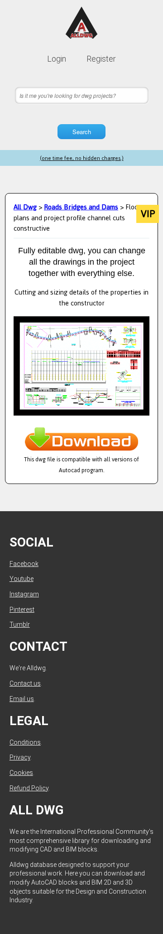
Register (101, 58)
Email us (22, 698)
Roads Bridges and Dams (81, 206)
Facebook (24, 563)
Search (81, 131)
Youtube (22, 578)
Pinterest (22, 609)
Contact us (25, 683)
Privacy (20, 757)
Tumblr (20, 624)
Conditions (25, 742)
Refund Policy (29, 788)
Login (56, 58)
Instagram (24, 594)
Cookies (21, 772)
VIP (148, 214)
